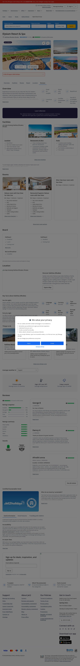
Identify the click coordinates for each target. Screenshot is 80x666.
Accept (52, 343)
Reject (28, 343)
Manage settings (40, 346)
